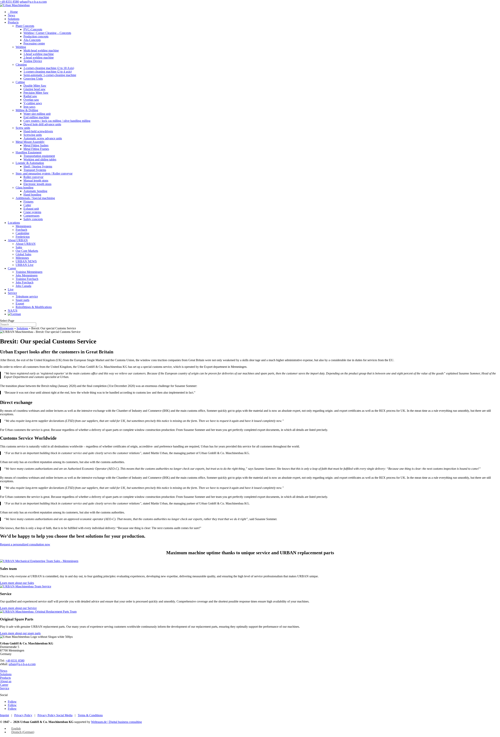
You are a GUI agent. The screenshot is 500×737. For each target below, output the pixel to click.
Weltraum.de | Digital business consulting (116, 722)
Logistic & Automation (30, 163)
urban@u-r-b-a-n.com (22, 664)
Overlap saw (31, 99)
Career (12, 268)
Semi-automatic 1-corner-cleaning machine (49, 75)
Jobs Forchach (24, 282)
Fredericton (23, 236)
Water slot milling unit (37, 113)
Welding (21, 47)
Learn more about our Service (18, 608)
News (11, 15)
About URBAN (18, 240)
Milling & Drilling (27, 110)
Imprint (4, 715)
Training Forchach (27, 279)
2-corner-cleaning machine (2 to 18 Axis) (48, 68)
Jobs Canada (23, 286)
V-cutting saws (32, 103)
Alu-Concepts (32, 40)
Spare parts (22, 300)
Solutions (13, 18)
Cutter (27, 205)
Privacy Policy (23, 715)
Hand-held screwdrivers (38, 131)
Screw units (23, 127)
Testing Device (32, 61)
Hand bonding (32, 194)
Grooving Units (33, 78)
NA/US (12, 310)
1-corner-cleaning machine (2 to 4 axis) (47, 71)
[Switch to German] (14, 314)
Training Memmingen (29, 272)
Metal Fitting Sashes (35, 145)
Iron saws (29, 106)
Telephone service (27, 296)
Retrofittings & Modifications (34, 307)
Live (10, 289)
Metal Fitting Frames (36, 149)
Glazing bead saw (34, 89)
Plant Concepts (25, 26)
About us (5, 681)
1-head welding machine (38, 54)
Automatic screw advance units (42, 138)
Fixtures (28, 201)
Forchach (21, 229)
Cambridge (22, 233)
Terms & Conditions (90, 715)
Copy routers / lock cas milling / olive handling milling (56, 120)
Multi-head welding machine (41, 50)
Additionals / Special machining (35, 198)
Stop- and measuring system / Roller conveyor (44, 173)
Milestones (22, 257)
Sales (19, 247)
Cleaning (21, 64)
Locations (14, 222)
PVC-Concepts (32, 29)
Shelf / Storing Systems (37, 166)
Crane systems (32, 212)
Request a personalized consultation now (25, 544)
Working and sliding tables (39, 159)
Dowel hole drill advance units (42, 124)
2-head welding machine (38, 57)
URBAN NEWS (26, 261)
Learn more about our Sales (17, 583)
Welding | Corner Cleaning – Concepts (47, 33)
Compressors (31, 215)
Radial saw (30, 96)
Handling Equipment (28, 152)
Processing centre (34, 43)
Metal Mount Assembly (30, 141)
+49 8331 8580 (9, 1)
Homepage (6, 328)
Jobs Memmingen (27, 275)
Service (12, 293)
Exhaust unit (31, 208)
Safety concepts (33, 219)
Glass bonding (24, 187)
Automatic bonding (35, 191)
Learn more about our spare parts (20, 633)
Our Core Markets (27, 250)
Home (13, 11)
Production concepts (35, 36)
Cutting (20, 82)
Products (13, 22)
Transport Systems (34, 170)
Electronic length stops (37, 184)
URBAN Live (24, 264)
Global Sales (23, 254)
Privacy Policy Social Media (55, 715)
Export (20, 303)
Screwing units (32, 134)
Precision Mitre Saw (35, 92)
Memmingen (23, 226)
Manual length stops (35, 180)
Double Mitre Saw (34, 85)
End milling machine (36, 117)
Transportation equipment (39, 156)
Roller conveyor (33, 177)
